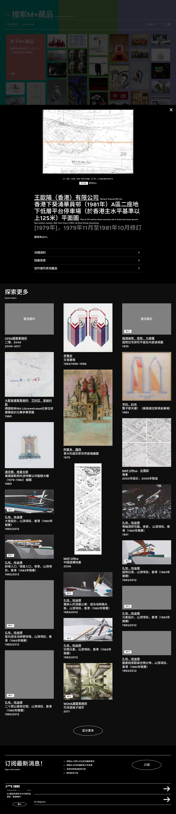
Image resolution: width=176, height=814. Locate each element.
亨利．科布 (129, 404)
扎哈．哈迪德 (13, 517)
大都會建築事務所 (16, 400)
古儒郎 (144, 470)
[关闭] (171, 109)
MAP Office (71, 558)
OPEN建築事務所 (16, 338)
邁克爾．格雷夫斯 (16, 472)
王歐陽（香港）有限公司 (66, 197)
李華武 (68, 356)
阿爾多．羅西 (72, 449)
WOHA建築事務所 (75, 703)
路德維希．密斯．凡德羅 (138, 338)
